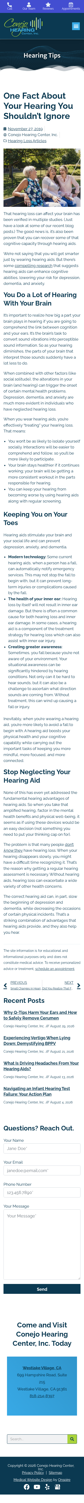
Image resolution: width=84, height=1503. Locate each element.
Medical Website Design (33, 1480)
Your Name (14, 1140)
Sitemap (55, 1473)
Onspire (64, 1480)
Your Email (13, 1162)
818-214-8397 (42, 1395)
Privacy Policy (33, 1473)
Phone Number (18, 1184)
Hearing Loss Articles (27, 140)
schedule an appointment (54, 969)
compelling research (33, 265)
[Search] (72, 1439)
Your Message (16, 1206)
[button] (76, 26)
